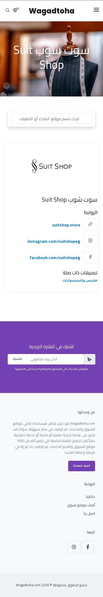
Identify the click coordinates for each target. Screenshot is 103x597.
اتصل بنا (89, 513)
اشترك (17, 359)
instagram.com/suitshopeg (53, 241)
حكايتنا (90, 496)
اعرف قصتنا (81, 466)
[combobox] (51, 118)
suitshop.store (66, 225)
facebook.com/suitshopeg (55, 257)
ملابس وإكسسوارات (80, 281)
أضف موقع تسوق (81, 505)
